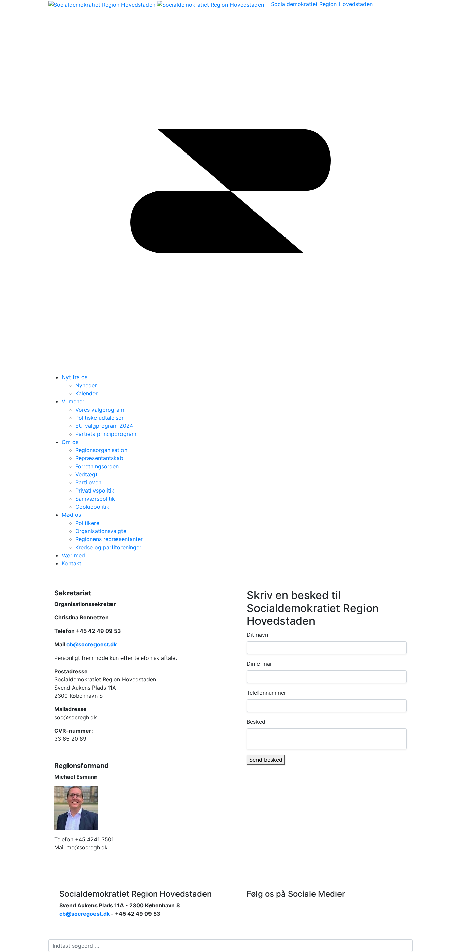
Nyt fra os (74, 377)
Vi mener (73, 401)
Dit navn (257, 634)
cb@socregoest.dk (91, 644)
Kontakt (71, 563)
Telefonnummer (266, 692)
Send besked (265, 759)
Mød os (71, 514)
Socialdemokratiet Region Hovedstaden (322, 4)
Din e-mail (260, 663)
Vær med (73, 555)
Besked (256, 721)
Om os (70, 442)
